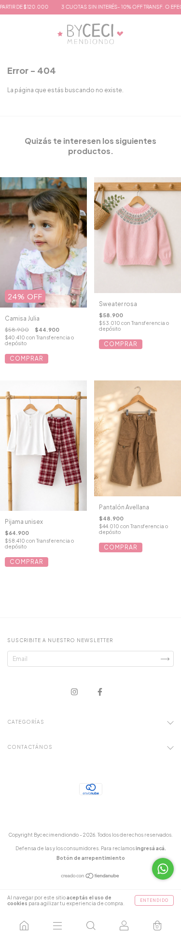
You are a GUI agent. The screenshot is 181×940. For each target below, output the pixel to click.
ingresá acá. (151, 848)
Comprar (26, 358)
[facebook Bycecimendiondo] (100, 691)
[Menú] (57, 925)
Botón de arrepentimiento (90, 858)
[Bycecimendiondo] (24, 925)
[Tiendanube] (90, 877)
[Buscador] (90, 925)
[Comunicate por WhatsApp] (163, 869)
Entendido (154, 900)
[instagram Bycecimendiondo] (75, 691)
